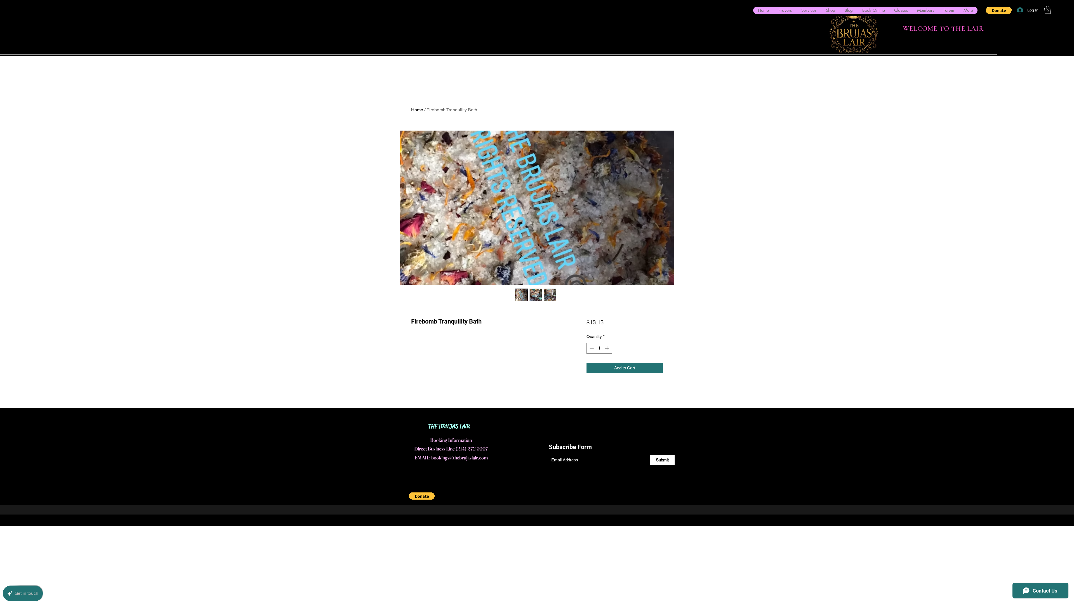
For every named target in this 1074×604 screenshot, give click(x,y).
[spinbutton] (599, 348)
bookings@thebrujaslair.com (459, 457)
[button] (999, 10)
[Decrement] (591, 348)
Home (417, 109)
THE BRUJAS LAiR (449, 426)
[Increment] (607, 348)
